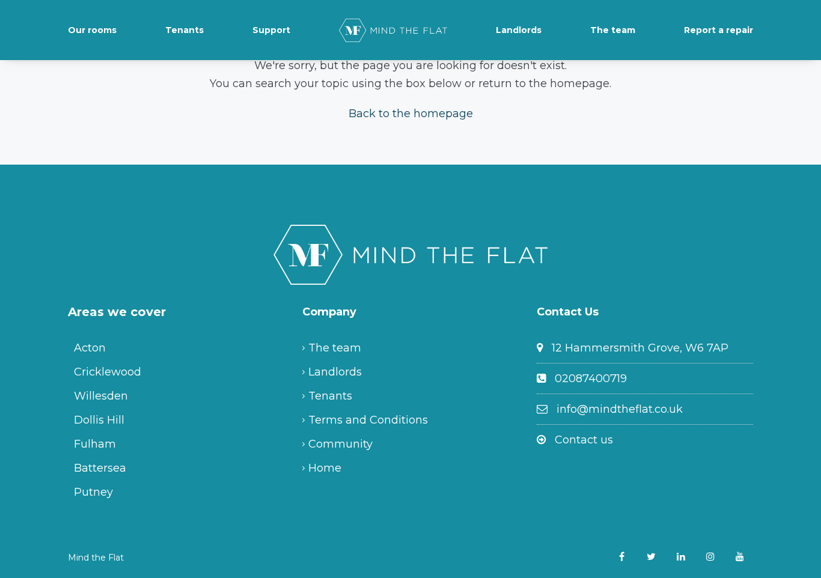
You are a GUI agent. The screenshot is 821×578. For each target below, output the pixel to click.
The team (612, 30)
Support (271, 30)
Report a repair (718, 30)
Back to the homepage (411, 113)
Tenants (184, 30)
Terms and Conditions (368, 420)
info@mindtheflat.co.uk (620, 409)
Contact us (584, 439)
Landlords (519, 30)
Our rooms (92, 30)
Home (324, 468)
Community (340, 444)
